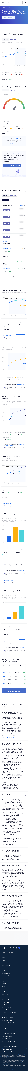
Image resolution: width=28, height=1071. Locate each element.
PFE (4, 683)
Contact (4, 983)
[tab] (4, 22)
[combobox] (15, 3)
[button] (14, 205)
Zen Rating (16, 138)
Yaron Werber (6, 268)
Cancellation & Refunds (7, 976)
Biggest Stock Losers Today (9, 1033)
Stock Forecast (5, 1002)
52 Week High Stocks (7, 1036)
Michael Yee (6, 261)
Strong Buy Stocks (6, 1007)
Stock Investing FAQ (7, 965)
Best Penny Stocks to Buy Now (10, 1046)
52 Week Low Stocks (7, 1038)
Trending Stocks (6, 1004)
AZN (4, 672)
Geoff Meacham (7, 248)
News (3, 960)
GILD (4, 676)
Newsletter (4, 991)
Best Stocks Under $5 (7, 1049)
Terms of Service (6, 973)
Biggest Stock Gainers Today (9, 1031)
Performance (5, 978)
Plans (3, 968)
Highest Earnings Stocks (8, 1010)
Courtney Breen (7, 255)
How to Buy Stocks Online (8, 1023)
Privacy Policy (5, 970)
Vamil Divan (6, 242)
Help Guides (5, 981)
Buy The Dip (5, 1028)
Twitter (3, 986)
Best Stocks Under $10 (7, 1051)
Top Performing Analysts (8, 997)
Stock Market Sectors (7, 1017)
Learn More (9, 143)
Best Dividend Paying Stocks (9, 1012)
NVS (4, 679)
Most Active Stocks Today (8, 1041)
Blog (3, 963)
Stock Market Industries (8, 1020)
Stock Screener (5, 999)
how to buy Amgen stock (9, 737)
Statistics (4, 1015)
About (3, 957)
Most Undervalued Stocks (8, 1044)
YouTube (4, 988)
